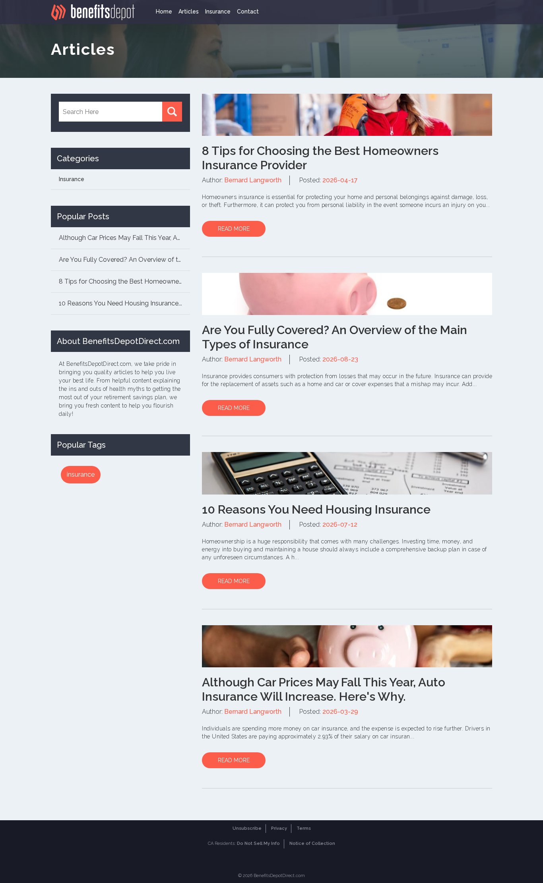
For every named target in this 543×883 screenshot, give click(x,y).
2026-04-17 (340, 180)
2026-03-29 (340, 711)
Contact (248, 11)
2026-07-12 (339, 524)
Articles (188, 11)
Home (164, 11)
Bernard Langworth (252, 180)
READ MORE (234, 229)
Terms (304, 828)
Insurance (218, 11)
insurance (81, 474)
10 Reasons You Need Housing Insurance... (120, 303)
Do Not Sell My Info (258, 843)
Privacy (279, 828)
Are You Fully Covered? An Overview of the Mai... (124, 259)
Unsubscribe (247, 828)
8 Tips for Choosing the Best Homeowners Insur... (124, 281)
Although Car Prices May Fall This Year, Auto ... (124, 238)
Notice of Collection (312, 843)
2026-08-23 (340, 359)
